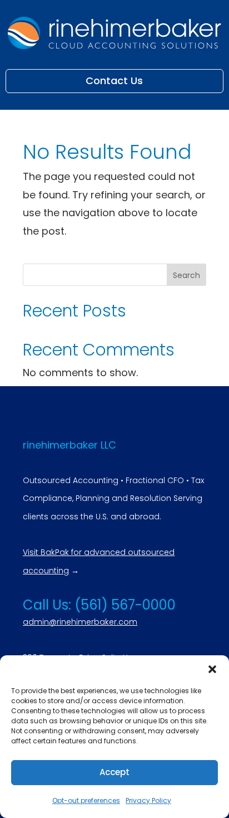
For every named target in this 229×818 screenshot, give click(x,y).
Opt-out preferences (86, 800)
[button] (212, 669)
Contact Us (114, 80)
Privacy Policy (148, 800)
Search (186, 275)
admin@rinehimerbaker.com (80, 621)
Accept (114, 772)
